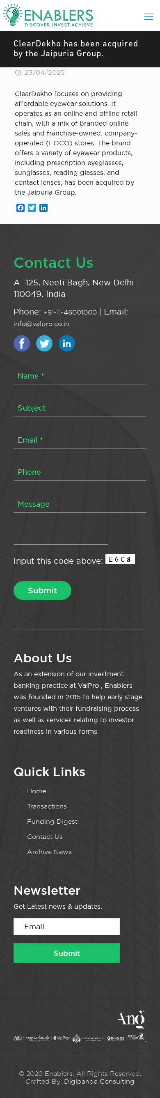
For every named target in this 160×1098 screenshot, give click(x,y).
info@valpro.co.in (41, 323)
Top (153, 1091)
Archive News (49, 851)
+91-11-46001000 (71, 312)
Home (36, 791)
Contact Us (45, 836)
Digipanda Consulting (99, 1081)
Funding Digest (52, 821)
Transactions (47, 806)
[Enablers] (80, 14)
